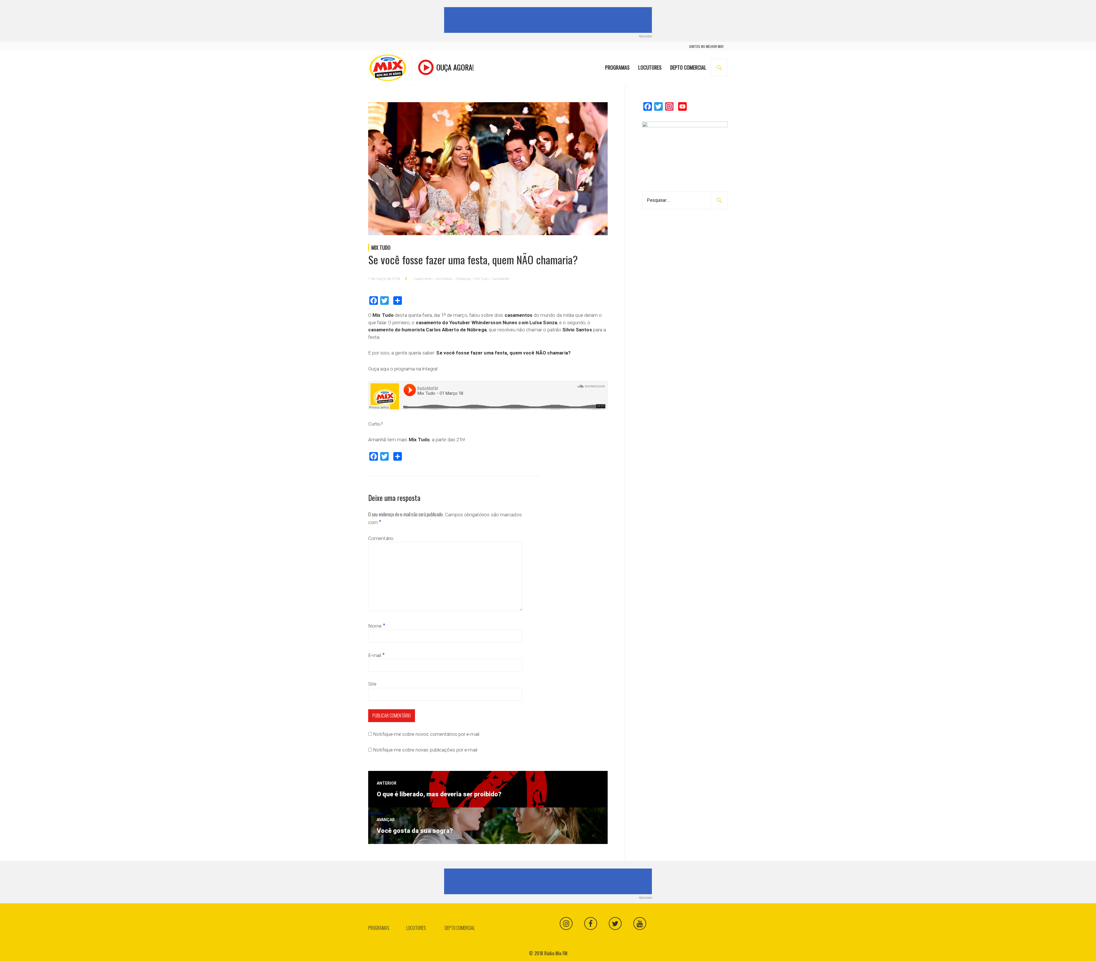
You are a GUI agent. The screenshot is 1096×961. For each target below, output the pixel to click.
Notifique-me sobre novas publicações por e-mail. (425, 750)
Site (372, 684)
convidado (444, 279)
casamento (424, 279)
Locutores (650, 67)
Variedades (500, 279)
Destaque (463, 279)
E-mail (376, 655)
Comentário (380, 538)
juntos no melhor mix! (706, 46)
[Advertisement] (549, 20)
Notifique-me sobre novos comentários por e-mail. (426, 734)
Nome (376, 626)
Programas (617, 67)
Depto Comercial (688, 67)
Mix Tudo (380, 247)
